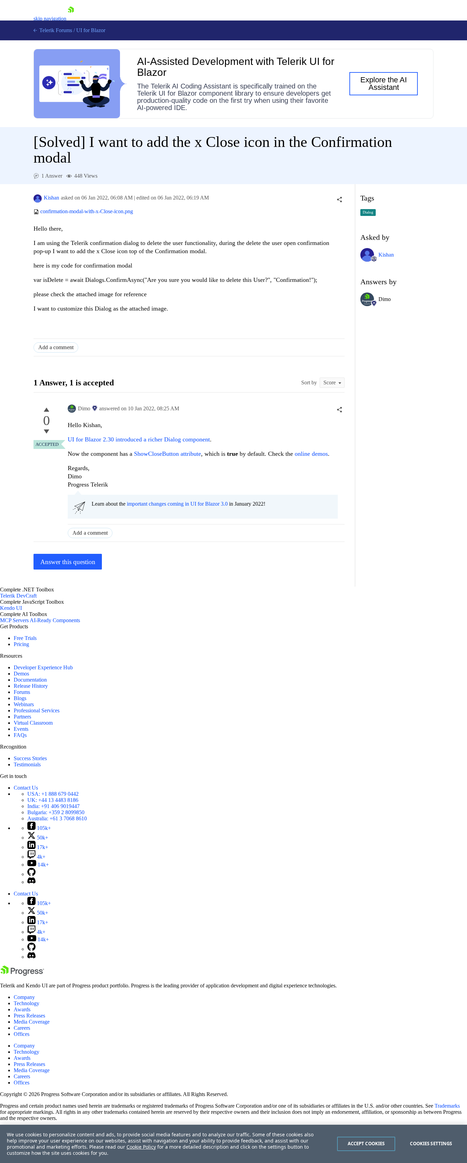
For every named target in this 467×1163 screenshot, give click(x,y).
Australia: (57, 818)
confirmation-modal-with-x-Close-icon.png (86, 212)
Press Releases (29, 1015)
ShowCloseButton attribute (167, 453)
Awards (22, 1009)
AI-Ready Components (55, 620)
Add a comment (56, 347)
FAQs (20, 735)
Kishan (51, 198)
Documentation (30, 680)
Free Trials (25, 638)
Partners (22, 717)
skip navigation (50, 19)
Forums (22, 692)
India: (53, 806)
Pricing (21, 644)
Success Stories (30, 758)
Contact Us (26, 788)
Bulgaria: (55, 812)
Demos (21, 673)
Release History (31, 686)
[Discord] (31, 882)
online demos (311, 453)
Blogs (20, 698)
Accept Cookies (366, 1143)
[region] (233, 1144)
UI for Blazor (90, 30)
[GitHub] (31, 874)
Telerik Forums (55, 30)
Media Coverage (32, 1022)
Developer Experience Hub (43, 667)
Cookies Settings (431, 1143)
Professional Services (36, 710)
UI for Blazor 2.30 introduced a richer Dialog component (139, 439)
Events (21, 729)
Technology (26, 1003)
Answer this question (67, 561)
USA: (53, 794)
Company (24, 997)
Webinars (24, 704)
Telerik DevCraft (18, 596)
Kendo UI (11, 608)
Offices (21, 1034)
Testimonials (27, 764)
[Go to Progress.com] (22, 974)
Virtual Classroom (33, 723)
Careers (22, 1028)
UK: (52, 800)
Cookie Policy (141, 1147)
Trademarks (447, 1106)
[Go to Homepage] (71, 19)
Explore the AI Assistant (383, 84)
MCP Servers (14, 620)
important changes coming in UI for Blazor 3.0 (177, 504)
